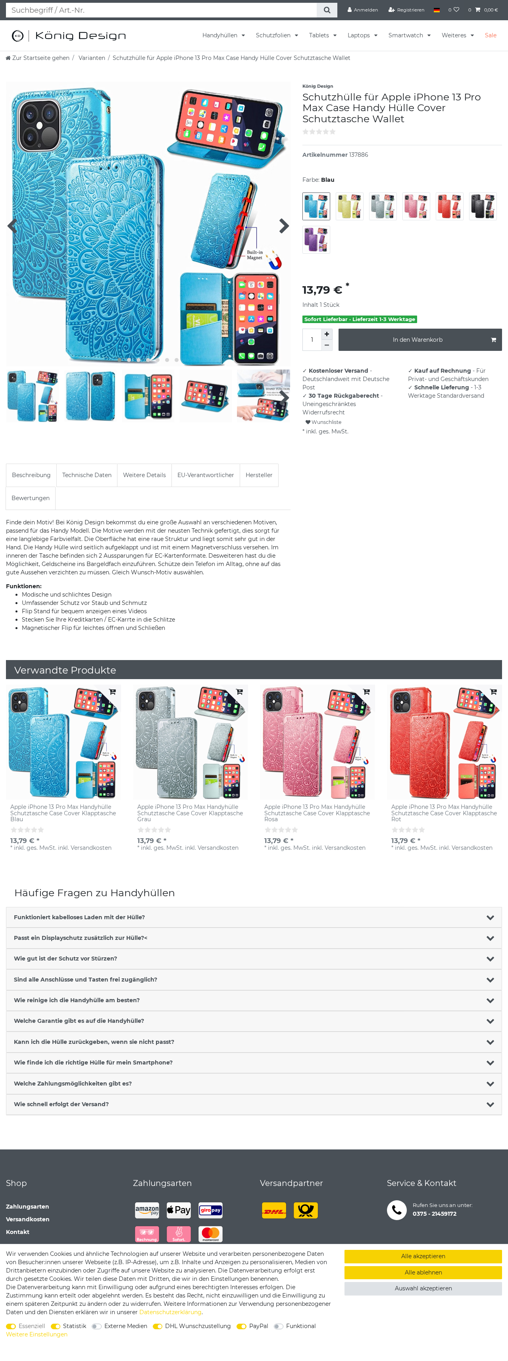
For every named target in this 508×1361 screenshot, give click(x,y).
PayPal (258, 1326)
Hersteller (259, 475)
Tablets (320, 35)
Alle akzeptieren (423, 1256)
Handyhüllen (220, 35)
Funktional (301, 1326)
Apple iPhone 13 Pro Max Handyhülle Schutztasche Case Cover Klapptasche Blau (63, 813)
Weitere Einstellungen (36, 1334)
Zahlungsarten (27, 1206)
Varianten (91, 58)
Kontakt (17, 1232)
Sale (490, 35)
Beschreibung (31, 475)
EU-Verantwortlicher (205, 475)
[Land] (436, 10)
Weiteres (455, 35)
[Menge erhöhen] (327, 334)
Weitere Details (144, 475)
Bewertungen (31, 498)
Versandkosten (28, 1219)
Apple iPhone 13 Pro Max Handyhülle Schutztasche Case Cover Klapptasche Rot (444, 813)
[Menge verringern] (327, 345)
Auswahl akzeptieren (423, 1288)
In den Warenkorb (418, 339)
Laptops (359, 35)
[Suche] (327, 10)
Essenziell (32, 1326)
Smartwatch (407, 35)
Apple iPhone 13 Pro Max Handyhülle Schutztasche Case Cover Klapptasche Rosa (317, 813)
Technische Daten (87, 475)
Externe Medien (125, 1326)
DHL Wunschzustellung (198, 1326)
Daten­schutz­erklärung (170, 1312)
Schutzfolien (274, 35)
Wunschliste (325, 422)
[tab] (31, 475)
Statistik (74, 1326)
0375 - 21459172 (434, 1213)
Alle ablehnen (423, 1272)
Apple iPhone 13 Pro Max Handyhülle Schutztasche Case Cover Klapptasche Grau (190, 813)
